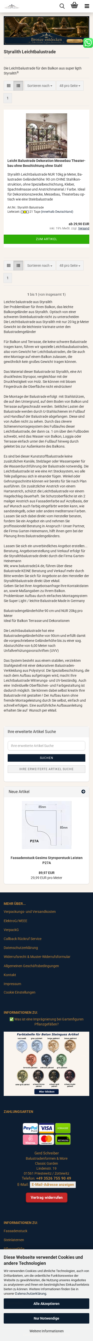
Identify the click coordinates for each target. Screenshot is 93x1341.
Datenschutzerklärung (30, 1293)
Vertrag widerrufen (46, 1197)
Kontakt (10, 975)
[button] (9, 86)
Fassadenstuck (15, 1231)
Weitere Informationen (47, 1331)
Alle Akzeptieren (46, 1304)
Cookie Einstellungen (19, 992)
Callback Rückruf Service (22, 939)
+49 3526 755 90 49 (53, 1178)
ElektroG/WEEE (15, 921)
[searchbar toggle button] (62, 6)
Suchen (46, 758)
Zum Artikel (46, 239)
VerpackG (11, 930)
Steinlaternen (14, 1240)
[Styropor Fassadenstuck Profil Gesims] (46, 825)
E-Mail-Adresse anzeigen (53, 1184)
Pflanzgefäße (14, 1249)
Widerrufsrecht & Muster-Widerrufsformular (37, 957)
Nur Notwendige (46, 1318)
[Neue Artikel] (83, 792)
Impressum (12, 984)
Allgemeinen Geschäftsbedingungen (31, 966)
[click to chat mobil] (88, 43)
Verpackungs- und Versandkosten (30, 912)
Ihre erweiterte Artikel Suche (46, 769)
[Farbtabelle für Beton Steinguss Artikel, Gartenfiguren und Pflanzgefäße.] (46, 1064)
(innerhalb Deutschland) (57, 211)
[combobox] (40, 86)
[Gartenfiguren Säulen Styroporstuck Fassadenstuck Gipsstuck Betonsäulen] (10, 6)
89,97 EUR (47, 873)
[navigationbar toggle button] (87, 6)
